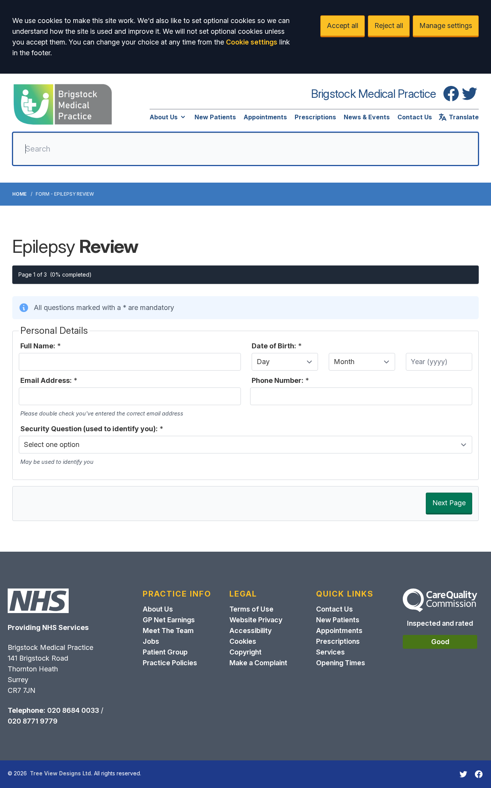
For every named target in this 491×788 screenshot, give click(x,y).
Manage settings (445, 25)
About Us (164, 117)
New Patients (215, 117)
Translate (464, 117)
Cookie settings (251, 42)
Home (19, 194)
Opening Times (340, 663)
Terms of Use (251, 609)
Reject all (388, 25)
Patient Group (165, 652)
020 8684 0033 (73, 710)
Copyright (245, 652)
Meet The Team (168, 630)
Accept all (342, 25)
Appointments (265, 117)
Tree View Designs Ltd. (61, 773)
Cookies (242, 641)
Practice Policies (170, 663)
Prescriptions (315, 117)
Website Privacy (255, 620)
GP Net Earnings (169, 620)
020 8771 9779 (33, 721)
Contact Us (414, 117)
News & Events (367, 117)
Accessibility (250, 630)
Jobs (151, 641)
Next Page (449, 503)
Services (330, 652)
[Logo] (62, 104)
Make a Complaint (258, 663)
